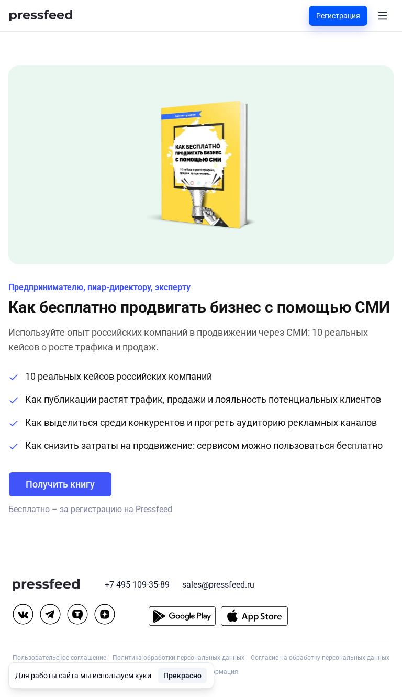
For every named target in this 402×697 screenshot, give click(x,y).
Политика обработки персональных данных (178, 657)
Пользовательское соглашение (59, 657)
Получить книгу (60, 484)
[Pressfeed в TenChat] (77, 614)
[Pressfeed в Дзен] (104, 614)
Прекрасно (182, 675)
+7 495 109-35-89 (137, 585)
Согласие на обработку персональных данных (320, 657)
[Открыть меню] (383, 16)
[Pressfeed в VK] (23, 614)
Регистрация (338, 16)
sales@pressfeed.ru (218, 585)
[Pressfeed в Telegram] (50, 614)
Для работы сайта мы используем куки (83, 675)
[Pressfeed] (40, 16)
